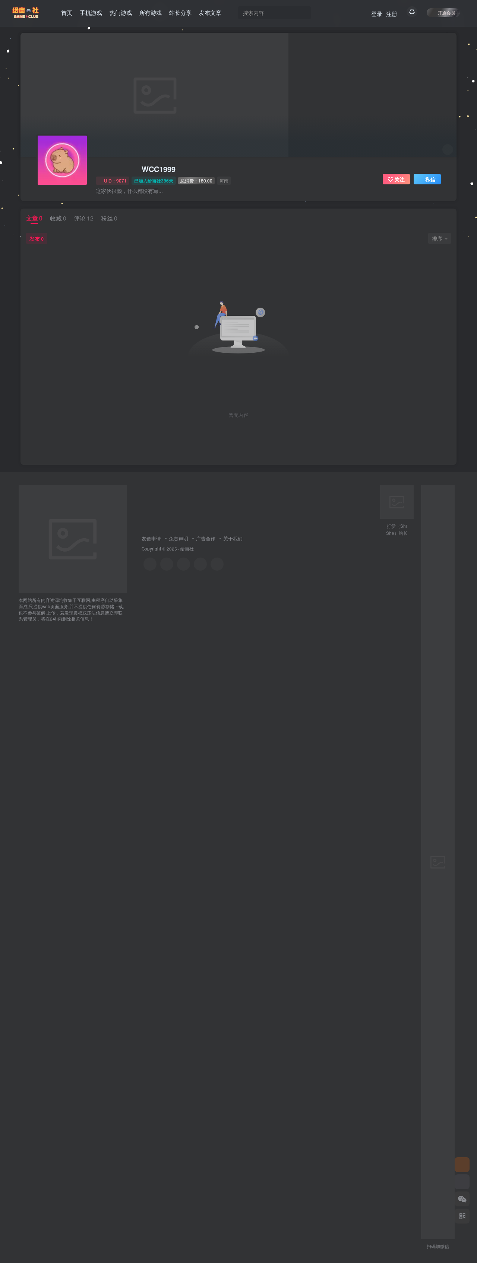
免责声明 (178, 538)
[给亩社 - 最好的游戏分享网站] (73, 538)
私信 (430, 179)
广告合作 (205, 538)
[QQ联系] (166, 564)
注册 (391, 14)
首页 (66, 12)
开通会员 (446, 12)
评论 (84, 218)
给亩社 (187, 549)
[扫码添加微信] (462, 1198)
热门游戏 (121, 12)
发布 (36, 238)
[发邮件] (200, 564)
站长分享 (180, 12)
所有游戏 (150, 12)
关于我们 (233, 538)
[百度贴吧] (217, 564)
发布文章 (210, 12)
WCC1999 (159, 169)
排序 (437, 238)
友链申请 (151, 538)
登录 (376, 14)
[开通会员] (462, 1181)
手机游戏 (91, 12)
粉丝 (109, 218)
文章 (34, 218)
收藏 (58, 218)
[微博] (183, 564)
